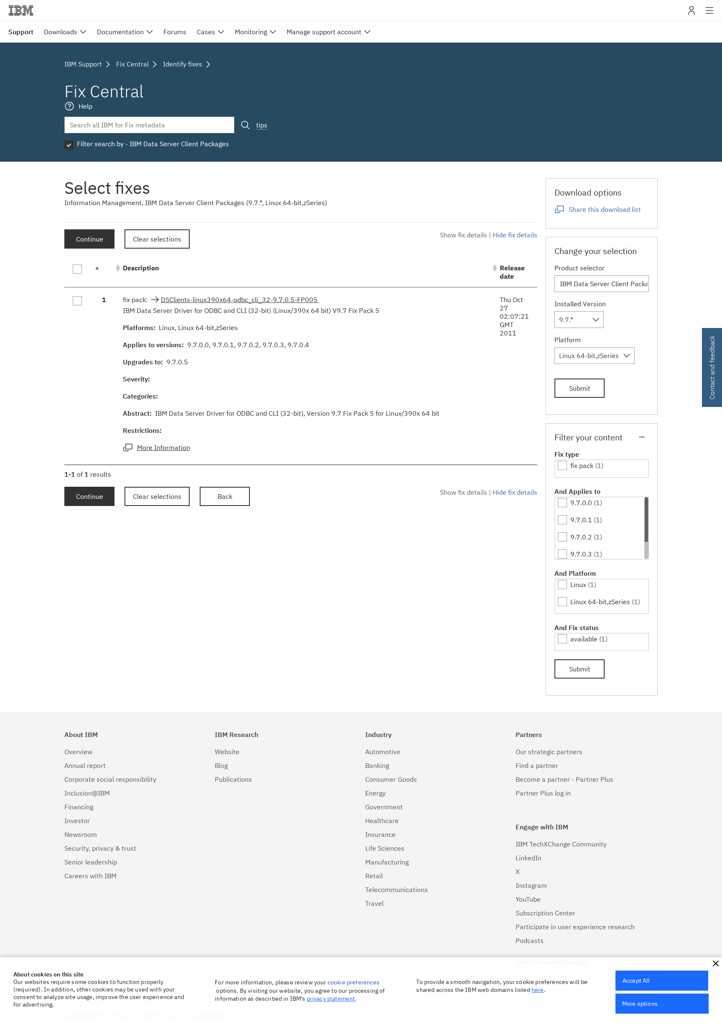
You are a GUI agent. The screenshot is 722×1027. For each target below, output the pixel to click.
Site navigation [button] (710, 14)
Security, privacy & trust (100, 848)
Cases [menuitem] (206, 32)
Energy (375, 793)
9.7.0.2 (581, 537)
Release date (512, 272)
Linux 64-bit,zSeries (600, 601)
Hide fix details (515, 235)
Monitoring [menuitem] (251, 32)
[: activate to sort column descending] (104, 272)
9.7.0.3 (581, 554)
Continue (89, 239)
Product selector (579, 268)
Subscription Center (545, 913)
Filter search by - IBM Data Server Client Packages (153, 144)
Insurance (380, 834)
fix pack (581, 465)
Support (20, 32)
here (537, 990)
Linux (578, 584)
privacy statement (331, 998)
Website (227, 751)
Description (141, 268)
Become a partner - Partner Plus (564, 779)
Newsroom (80, 834)
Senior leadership (90, 862)
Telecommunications (396, 889)
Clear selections (157, 239)
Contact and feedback (712, 367)
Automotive (382, 751)
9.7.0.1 (581, 520)
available (583, 639)
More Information (163, 447)
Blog (221, 765)
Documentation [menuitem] (120, 32)
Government (384, 807)
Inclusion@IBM (87, 793)
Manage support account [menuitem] (324, 32)
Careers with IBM (90, 876)
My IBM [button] (691, 13)
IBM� (20, 10)
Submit (579, 388)
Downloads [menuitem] (60, 32)
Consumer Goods (391, 779)
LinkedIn (529, 858)
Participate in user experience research (575, 927)
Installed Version (580, 304)
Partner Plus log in (543, 793)
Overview (78, 751)
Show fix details (463, 235)
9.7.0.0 (581, 502)
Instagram (531, 885)
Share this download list (605, 209)
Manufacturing (387, 862)
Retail (374, 876)
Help (85, 106)
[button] (716, 963)
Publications (233, 779)
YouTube (528, 899)
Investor (77, 820)
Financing (78, 807)
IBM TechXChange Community (561, 844)
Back (225, 496)
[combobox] (579, 319)
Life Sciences (384, 848)
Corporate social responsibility (110, 779)
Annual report (85, 765)
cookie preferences (354, 982)
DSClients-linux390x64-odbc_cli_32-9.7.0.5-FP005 (240, 299)
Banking (377, 765)
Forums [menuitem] (174, 32)
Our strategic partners (549, 751)
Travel (374, 903)
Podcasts (530, 940)
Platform (567, 340)
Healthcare (382, 820)
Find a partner (537, 765)
